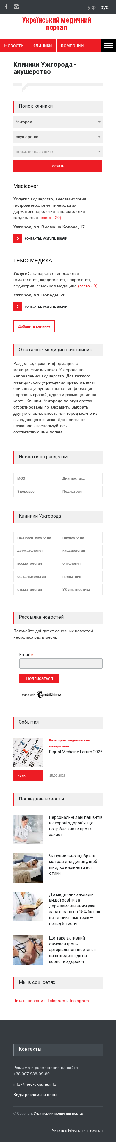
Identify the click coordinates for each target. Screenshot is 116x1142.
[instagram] (16, 6)
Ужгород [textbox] (24, 121)
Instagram (79, 1000)
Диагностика (73, 478)
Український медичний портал (59, 1113)
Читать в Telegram (68, 1130)
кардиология (73, 550)
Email (26, 655)
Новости (14, 45)
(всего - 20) (50, 217)
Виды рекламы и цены (35, 1094)
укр (92, 7)
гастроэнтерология (34, 537)
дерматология (30, 550)
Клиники (42, 45)
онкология (71, 564)
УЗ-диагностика (76, 590)
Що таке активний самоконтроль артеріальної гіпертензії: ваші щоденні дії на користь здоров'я (73, 950)
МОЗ (21, 478)
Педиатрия (72, 491)
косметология (29, 564)
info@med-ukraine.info (34, 1084)
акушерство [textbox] (27, 136)
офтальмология (31, 577)
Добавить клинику (34, 326)
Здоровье (26, 491)
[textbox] (58, 151)
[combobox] (58, 122)
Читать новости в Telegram (39, 1000)
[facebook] (5, 6)
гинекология (73, 537)
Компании (72, 45)
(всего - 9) (88, 285)
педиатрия (71, 577)
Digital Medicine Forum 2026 (76, 751)
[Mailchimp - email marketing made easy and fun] (41, 697)
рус (104, 7)
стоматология (29, 590)
